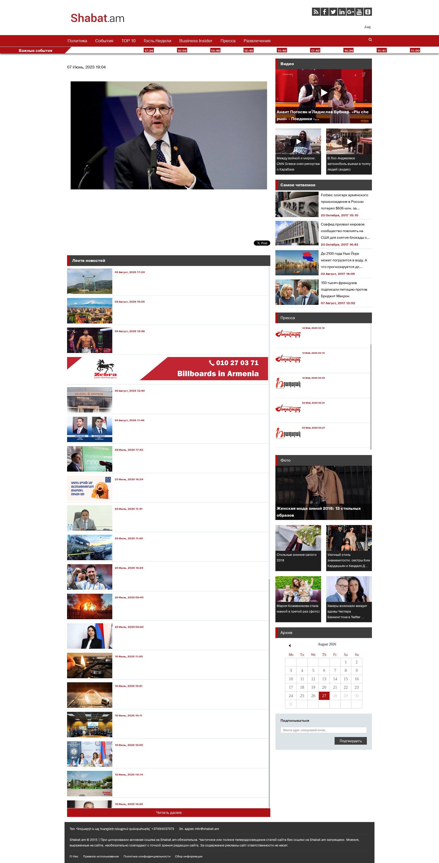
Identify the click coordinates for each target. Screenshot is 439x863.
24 (291, 696)
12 (313, 679)
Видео (287, 63)
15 (346, 679)
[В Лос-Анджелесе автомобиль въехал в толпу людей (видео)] (349, 141)
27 (324, 696)
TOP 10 (128, 41)
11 (302, 679)
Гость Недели (157, 41)
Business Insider (195, 41)
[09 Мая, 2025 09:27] (300, 443)
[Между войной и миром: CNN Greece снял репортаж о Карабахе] (298, 141)
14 (335, 679)
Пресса (228, 41)
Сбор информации (188, 856)
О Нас (74, 856)
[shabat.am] (97, 21)
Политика (77, 41)
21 (335, 687)
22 (346, 687)
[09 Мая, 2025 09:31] (300, 418)
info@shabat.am (207, 829)
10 (291, 679)
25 (302, 696)
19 (313, 687)
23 (357, 687)
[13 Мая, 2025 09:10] (300, 368)
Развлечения (257, 41)
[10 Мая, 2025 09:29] (300, 393)
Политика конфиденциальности (146, 856)
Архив (286, 632)
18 (302, 687)
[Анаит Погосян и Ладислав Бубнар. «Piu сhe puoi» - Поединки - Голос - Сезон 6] (323, 96)
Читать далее (169, 812)
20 (324, 687)
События (104, 41)
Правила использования (101, 856)
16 (357, 679)
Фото (285, 460)
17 (291, 687)
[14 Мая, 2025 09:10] (300, 343)
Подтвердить (351, 740)
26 (313, 696)
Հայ (367, 26)
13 (324, 679)
